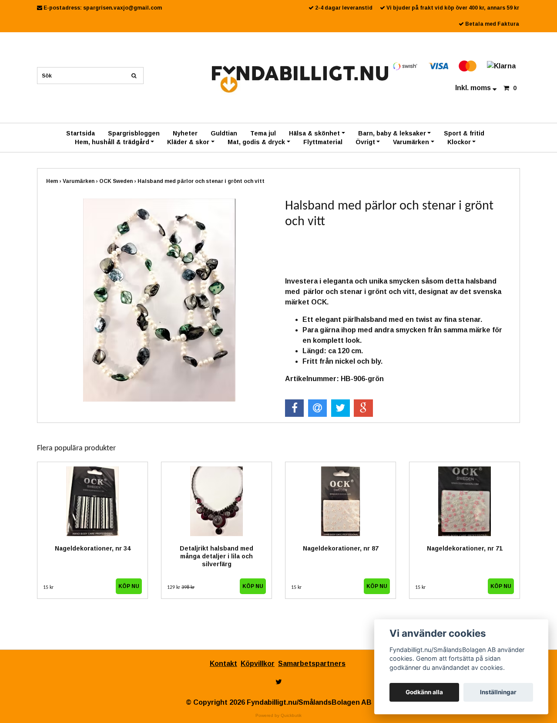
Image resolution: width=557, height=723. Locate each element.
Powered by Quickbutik (278, 715)
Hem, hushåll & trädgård (112, 142)
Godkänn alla (424, 692)
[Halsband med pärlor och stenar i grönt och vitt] (159, 300)
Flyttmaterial (322, 142)
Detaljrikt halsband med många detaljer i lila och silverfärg (216, 556)
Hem (54, 181)
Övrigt (365, 142)
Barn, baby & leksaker (392, 133)
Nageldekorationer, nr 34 (93, 548)
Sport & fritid (464, 133)
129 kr (181, 587)
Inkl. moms (474, 87)
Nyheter (185, 133)
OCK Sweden (118, 181)
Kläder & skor (188, 142)
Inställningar (498, 692)
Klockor (459, 142)
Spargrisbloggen (134, 133)
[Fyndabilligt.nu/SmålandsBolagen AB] (300, 78)
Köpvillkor (258, 663)
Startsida (80, 133)
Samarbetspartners (312, 663)
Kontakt (223, 663)
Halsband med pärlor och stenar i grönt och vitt (202, 181)
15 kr (48, 587)
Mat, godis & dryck (256, 142)
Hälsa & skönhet (314, 133)
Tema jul (263, 133)
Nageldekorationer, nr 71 (465, 548)
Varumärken (411, 142)
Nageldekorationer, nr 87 (341, 548)
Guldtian (224, 133)
